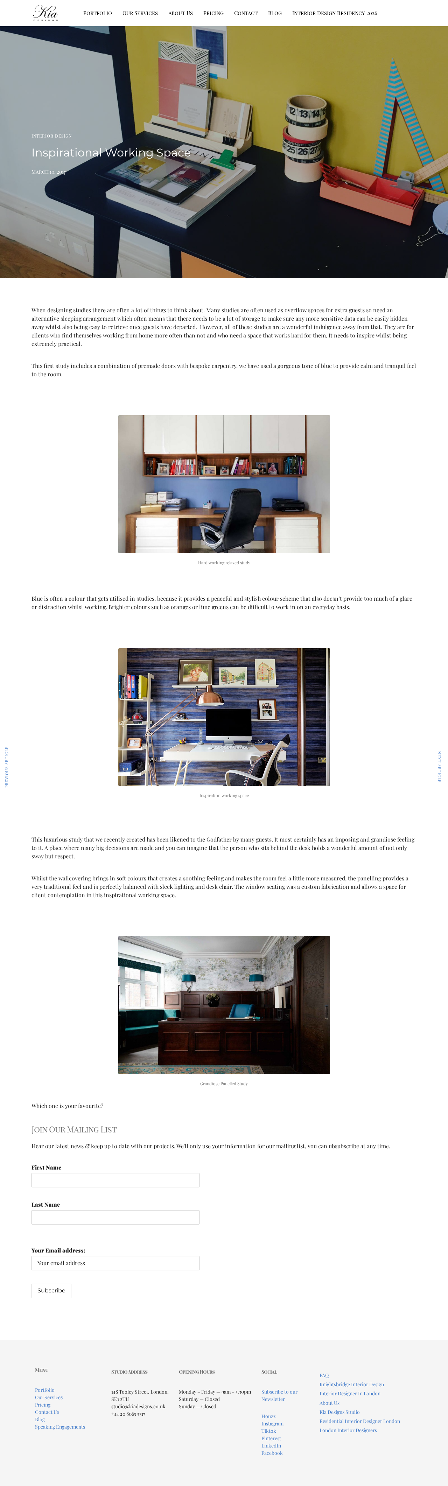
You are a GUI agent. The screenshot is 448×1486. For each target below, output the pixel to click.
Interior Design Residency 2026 (334, 12)
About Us (180, 12)
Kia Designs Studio (340, 1412)
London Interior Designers (348, 1430)
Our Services (140, 12)
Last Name (45, 1204)
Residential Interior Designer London (360, 1421)
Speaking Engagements (60, 1426)
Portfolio (97, 12)
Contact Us (47, 1412)
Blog (275, 12)
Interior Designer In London (350, 1393)
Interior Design (51, 136)
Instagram (272, 1423)
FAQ (324, 1375)
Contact (246, 12)
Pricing (213, 12)
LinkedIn (271, 1445)
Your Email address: (58, 1250)
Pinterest (271, 1438)
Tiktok (268, 1431)
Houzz (268, 1416)
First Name (46, 1167)
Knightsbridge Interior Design (352, 1384)
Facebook (272, 1453)
